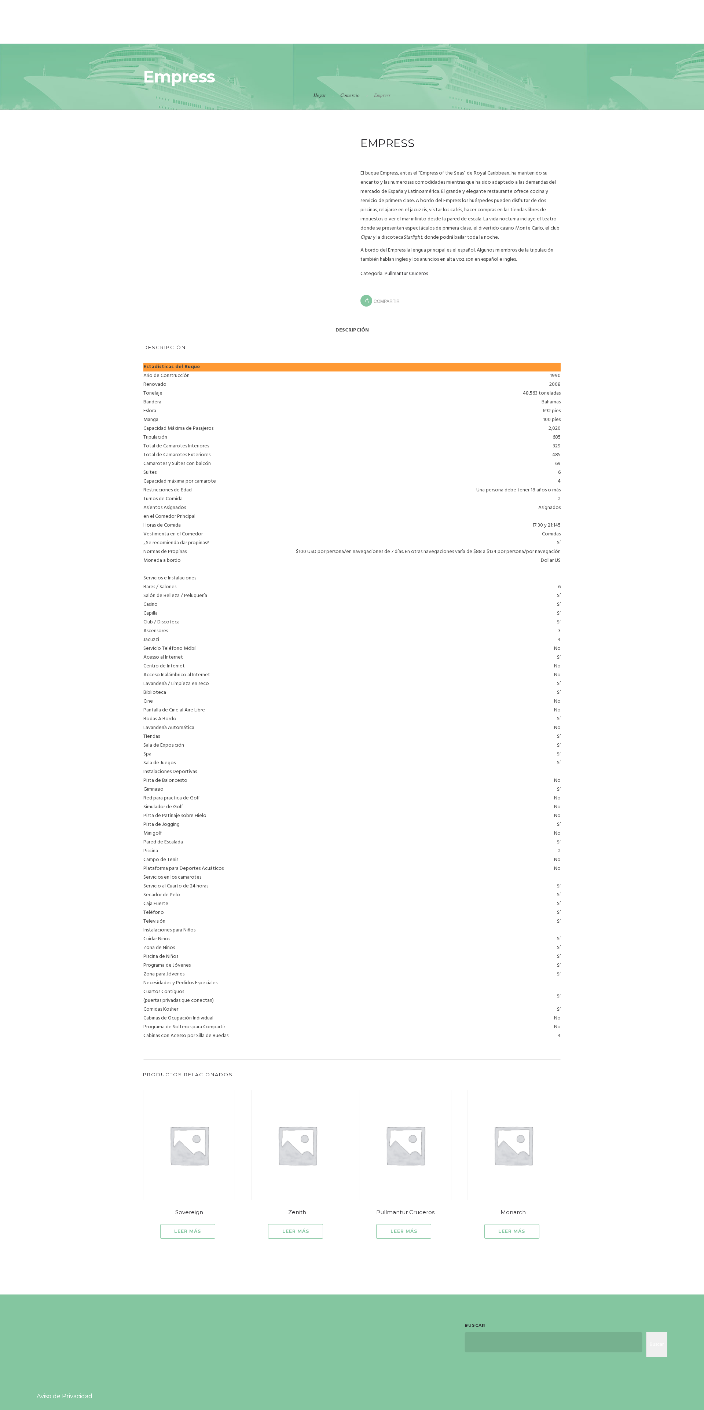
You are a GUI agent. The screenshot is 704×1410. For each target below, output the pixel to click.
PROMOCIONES (472, 30)
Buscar (475, 1325)
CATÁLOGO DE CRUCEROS (559, 30)
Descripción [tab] (352, 330)
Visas (628, 30)
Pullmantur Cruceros (406, 274)
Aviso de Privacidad (64, 1396)
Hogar (320, 95)
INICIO (369, 30)
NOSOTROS (413, 30)
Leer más (187, 1231)
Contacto (671, 30)
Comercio (350, 95)
